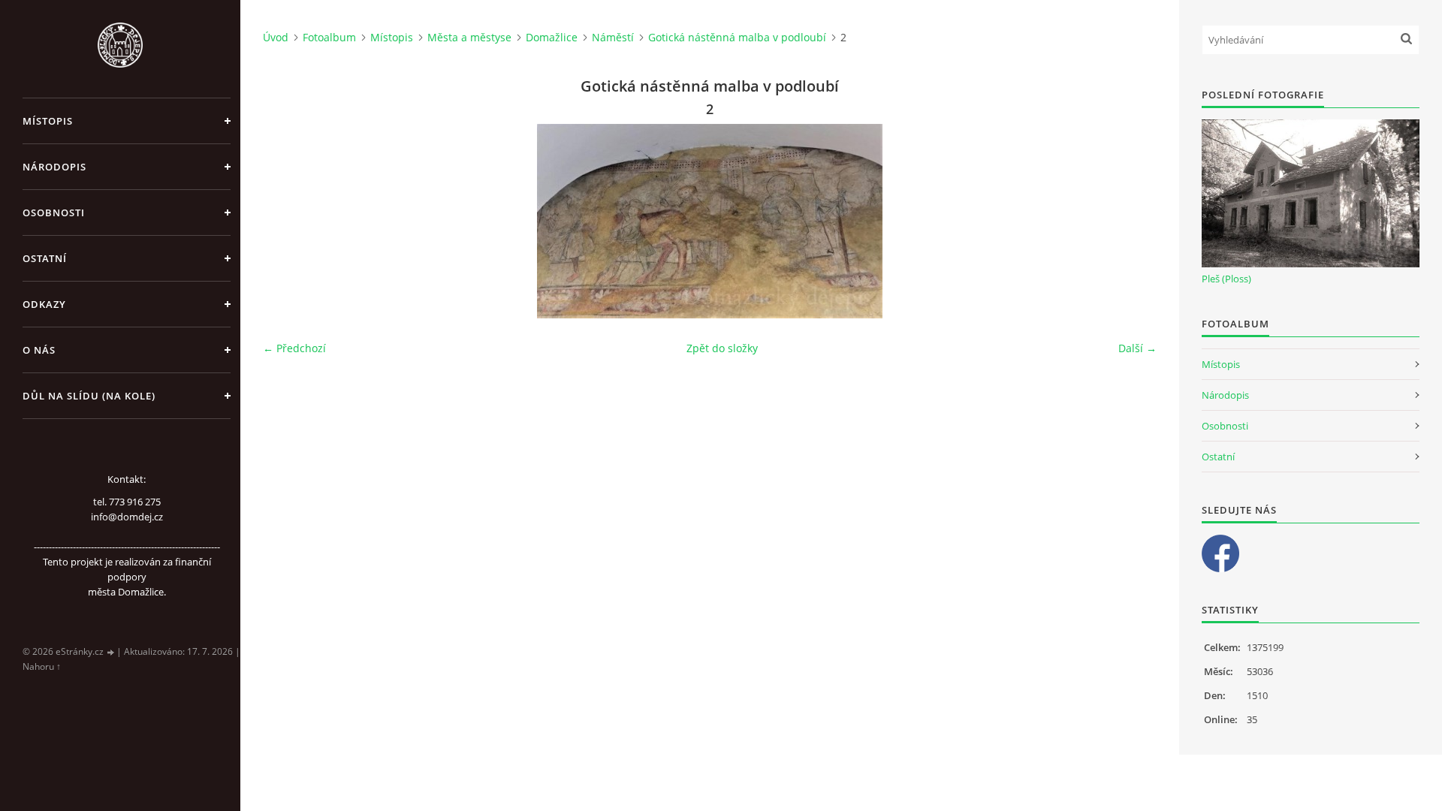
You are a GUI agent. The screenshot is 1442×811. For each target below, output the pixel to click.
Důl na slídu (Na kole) (89, 395)
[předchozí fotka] (287, 221)
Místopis (48, 121)
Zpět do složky (722, 348)
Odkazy (44, 304)
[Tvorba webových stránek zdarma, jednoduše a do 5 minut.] (111, 652)
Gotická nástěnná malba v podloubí (737, 37)
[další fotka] (1132, 221)
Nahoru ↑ (42, 666)
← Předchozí (294, 348)
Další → (1137, 348)
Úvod (275, 37)
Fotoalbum (329, 37)
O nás (39, 350)
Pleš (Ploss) (1226, 278)
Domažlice (552, 37)
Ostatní (45, 258)
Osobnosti (54, 212)
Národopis (54, 166)
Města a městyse (469, 37)
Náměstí (613, 37)
